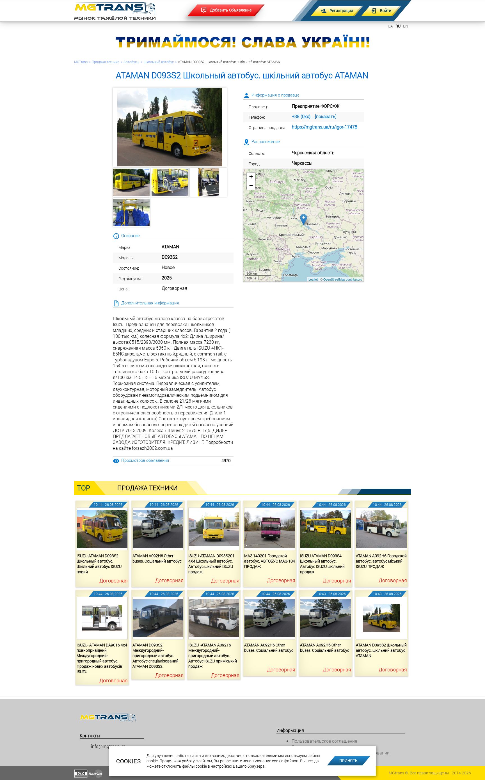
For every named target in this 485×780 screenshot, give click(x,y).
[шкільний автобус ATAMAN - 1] (131, 182)
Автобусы (131, 61)
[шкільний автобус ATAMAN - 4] (131, 212)
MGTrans (81, 61)
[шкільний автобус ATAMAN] (170, 127)
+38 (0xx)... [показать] (314, 116)
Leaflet (313, 279)
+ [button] (251, 176)
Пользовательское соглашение (324, 741)
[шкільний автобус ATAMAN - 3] (208, 182)
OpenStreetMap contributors (342, 279)
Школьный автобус (158, 61)
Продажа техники (105, 61)
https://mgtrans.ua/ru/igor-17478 (324, 127)
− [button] (251, 185)
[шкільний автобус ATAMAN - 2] (169, 182)
